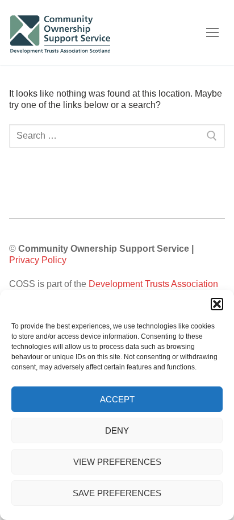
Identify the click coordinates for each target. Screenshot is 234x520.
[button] (217, 304)
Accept (117, 399)
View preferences (117, 462)
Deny (117, 430)
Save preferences (117, 493)
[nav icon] (212, 32)
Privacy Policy (37, 260)
